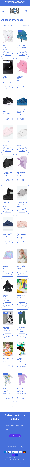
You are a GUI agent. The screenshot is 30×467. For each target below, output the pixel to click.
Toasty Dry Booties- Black (7, 203)
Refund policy (13, 459)
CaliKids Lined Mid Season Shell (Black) (7, 297)
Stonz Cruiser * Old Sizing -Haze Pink (21, 234)
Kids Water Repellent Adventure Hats (21, 77)
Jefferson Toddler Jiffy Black (7, 173)
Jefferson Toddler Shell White (22, 142)
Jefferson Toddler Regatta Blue (7, 234)
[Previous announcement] (3, 3)
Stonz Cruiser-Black (7, 110)
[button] (3, 11)
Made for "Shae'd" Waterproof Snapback (8, 77)
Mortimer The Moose (20, 359)
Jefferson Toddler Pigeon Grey (22, 203)
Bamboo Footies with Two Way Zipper (7, 390)
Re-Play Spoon (21, 295)
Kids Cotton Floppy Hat (6, 46)
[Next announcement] (27, 3)
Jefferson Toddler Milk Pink (7, 142)
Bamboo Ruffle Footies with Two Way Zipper (21, 390)
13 (21, 406)
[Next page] (26, 407)
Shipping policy (20, 462)
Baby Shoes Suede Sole (6, 328)
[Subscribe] (25, 430)
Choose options (7, 53)
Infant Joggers (21, 327)
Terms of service (11, 462)
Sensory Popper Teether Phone (21, 265)
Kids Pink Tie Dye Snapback (7, 265)
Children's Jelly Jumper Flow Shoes (21, 111)
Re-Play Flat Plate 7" (8, 359)
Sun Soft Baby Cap (21, 173)
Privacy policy (21, 459)
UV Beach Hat (21, 45)
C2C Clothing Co (14, 457)
